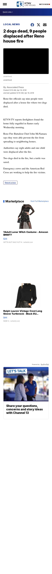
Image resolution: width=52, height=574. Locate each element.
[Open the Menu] (4, 4)
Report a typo (10, 183)
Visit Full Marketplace (40, 201)
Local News (11, 24)
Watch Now (44, 4)
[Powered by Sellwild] (45, 364)
